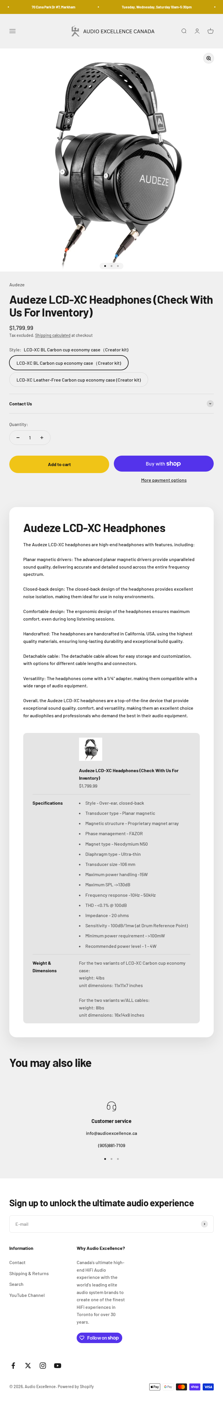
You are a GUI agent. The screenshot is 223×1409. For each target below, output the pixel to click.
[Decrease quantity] (18, 438)
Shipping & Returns (29, 1273)
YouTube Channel (27, 1295)
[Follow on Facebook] (13, 1366)
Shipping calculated (53, 335)
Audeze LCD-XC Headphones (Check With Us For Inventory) (129, 774)
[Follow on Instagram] (43, 1366)
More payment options (164, 480)
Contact (17, 1262)
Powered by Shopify (76, 1386)
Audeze (17, 284)
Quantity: (18, 424)
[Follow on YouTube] (58, 1366)
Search (16, 1284)
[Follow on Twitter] (28, 1366)
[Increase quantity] (41, 438)
